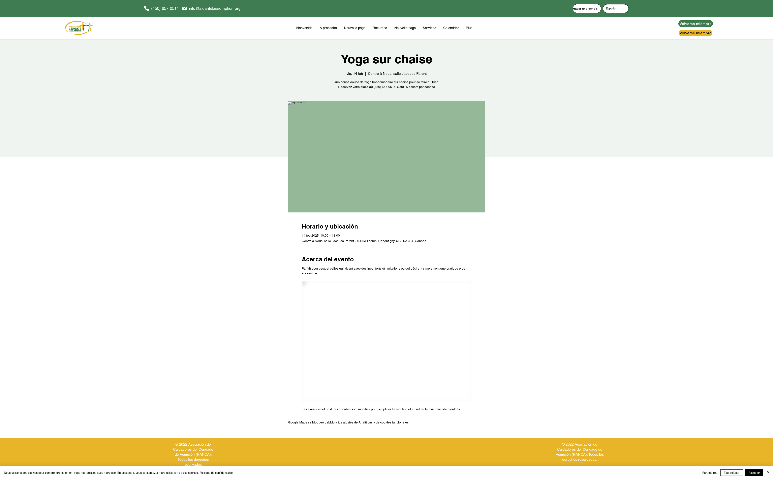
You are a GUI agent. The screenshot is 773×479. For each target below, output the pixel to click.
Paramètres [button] (709, 473)
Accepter (754, 473)
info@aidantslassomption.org (215, 8)
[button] (380, 28)
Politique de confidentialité (216, 473)
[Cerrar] (768, 472)
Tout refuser (731, 473)
